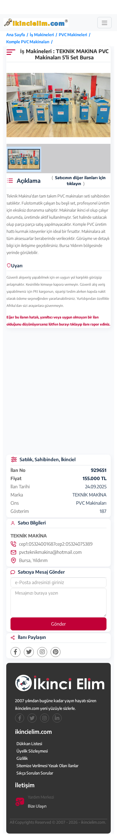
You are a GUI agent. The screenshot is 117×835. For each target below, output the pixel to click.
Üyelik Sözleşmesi (32, 751)
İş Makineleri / (44, 34)
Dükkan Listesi (29, 743)
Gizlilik (22, 758)
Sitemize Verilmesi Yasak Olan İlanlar (47, 765)
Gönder (58, 624)
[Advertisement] (58, 7)
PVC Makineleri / (75, 34)
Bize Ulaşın (37, 806)
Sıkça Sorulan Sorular (34, 773)
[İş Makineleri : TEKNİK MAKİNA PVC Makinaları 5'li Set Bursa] (58, 105)
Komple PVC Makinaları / (30, 41)
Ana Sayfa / (18, 34)
